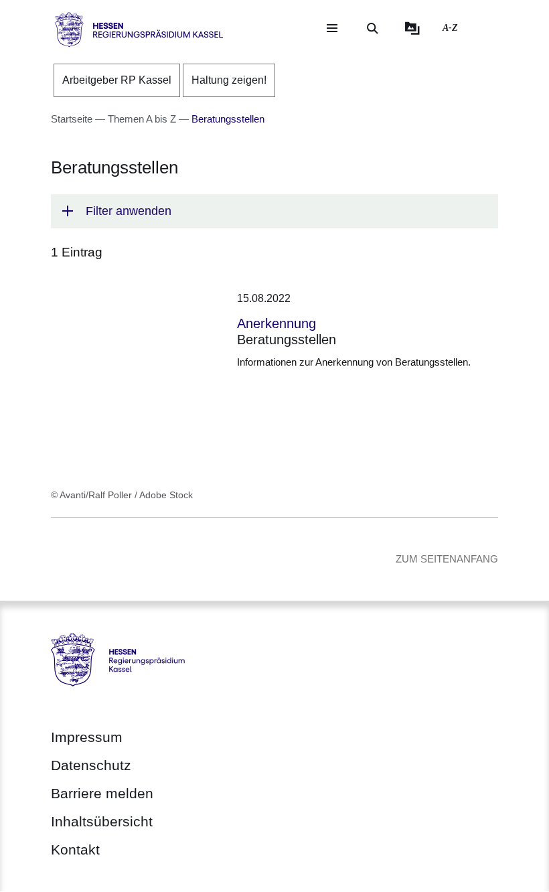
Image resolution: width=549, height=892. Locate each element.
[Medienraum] (412, 28)
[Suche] (372, 28)
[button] (274, 211)
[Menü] (332, 28)
